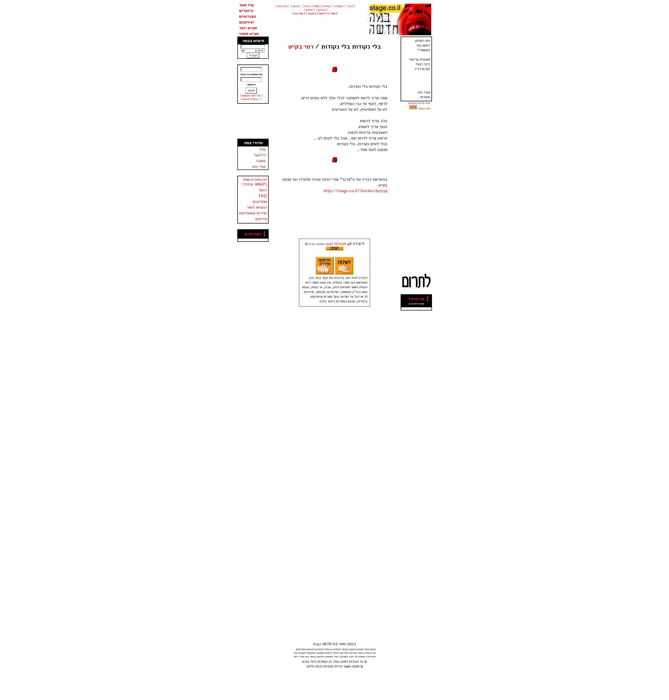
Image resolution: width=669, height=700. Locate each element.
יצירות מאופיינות (253, 213)
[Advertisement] (253, 121)
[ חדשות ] (308, 10)
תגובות (340, 243)
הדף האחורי (424, 108)
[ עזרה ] (306, 6)
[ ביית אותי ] (282, 6)
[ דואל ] (350, 6)
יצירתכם (246, 22)
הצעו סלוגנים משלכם (419, 103)
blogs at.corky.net (255, 179)
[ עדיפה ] (295, 6)
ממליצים (260, 201)
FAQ (263, 196)
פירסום (261, 219)
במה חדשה (313, 666)
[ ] (298, 13)
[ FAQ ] (317, 6)
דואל (263, 190)
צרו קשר (246, 5)
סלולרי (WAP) (254, 184)
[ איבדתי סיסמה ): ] (251, 99)
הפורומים (247, 16)
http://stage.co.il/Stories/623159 (355, 191)
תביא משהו (249, 34)
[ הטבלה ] (338, 6)
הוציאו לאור (257, 207)
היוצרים (246, 11)
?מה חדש (416, 299)
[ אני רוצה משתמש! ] (251, 95)
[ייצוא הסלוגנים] (413, 108)
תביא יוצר (248, 28)
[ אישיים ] (321, 10)
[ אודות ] (326, 6)
